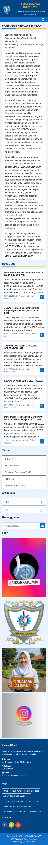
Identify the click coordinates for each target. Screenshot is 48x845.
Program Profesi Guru (15, 485)
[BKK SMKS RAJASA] (24, 568)
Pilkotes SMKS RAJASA (13, 801)
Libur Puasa (17, 791)
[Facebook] (5, 824)
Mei (23, 509)
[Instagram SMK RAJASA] (24, 715)
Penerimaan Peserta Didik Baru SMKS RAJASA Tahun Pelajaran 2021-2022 (23, 418)
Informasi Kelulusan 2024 (15, 811)
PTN (36, 801)
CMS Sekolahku (29, 841)
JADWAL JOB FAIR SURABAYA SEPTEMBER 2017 (20, 347)
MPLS (5, 791)
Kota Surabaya (12, 465)
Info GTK (9, 458)
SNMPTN (9, 478)
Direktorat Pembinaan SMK (18, 472)
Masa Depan (35, 811)
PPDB (28, 801)
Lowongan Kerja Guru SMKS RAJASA (23, 380)
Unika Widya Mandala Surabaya (17, 806)
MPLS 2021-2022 (32, 791)
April (23, 501)
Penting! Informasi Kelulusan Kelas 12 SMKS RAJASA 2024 (23, 274)
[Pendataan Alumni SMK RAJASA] (24, 670)
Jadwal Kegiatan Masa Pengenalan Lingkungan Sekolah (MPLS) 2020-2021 (21, 310)
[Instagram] (12, 824)
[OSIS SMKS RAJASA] (24, 622)
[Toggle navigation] (43, 19)
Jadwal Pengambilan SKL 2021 (16, 796)
